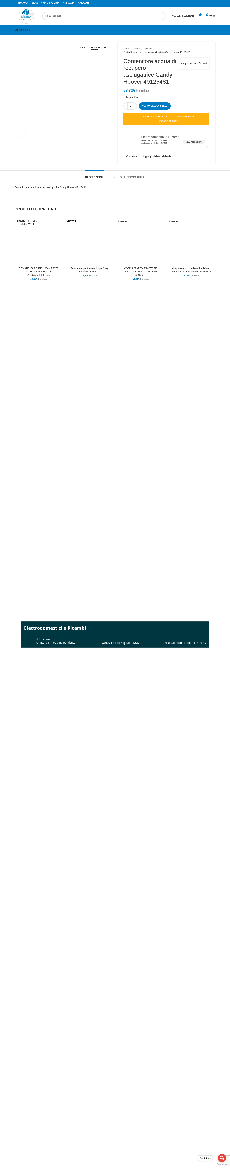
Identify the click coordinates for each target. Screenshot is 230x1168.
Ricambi (137, 49)
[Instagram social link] (209, 3)
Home (126, 49)
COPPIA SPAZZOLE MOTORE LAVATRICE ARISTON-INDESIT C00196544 (140, 271)
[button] (60, 230)
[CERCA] (162, 16)
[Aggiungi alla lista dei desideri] (60, 223)
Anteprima (60, 238)
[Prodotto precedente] (201, 50)
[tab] (94, 175)
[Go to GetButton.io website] (222, 1164)
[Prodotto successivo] (207, 50)
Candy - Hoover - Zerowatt (194, 63)
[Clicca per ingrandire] (21, 133)
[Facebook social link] (206, 3)
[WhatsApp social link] (213, 3)
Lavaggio (147, 49)
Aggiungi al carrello (154, 106)
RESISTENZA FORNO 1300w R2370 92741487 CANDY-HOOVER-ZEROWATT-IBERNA (38, 271)
